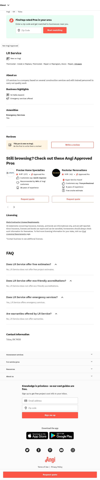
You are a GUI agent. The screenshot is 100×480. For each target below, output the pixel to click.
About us (10, 376)
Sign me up (50, 415)
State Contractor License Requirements (22, 222)
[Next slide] (14, 207)
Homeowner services (14, 355)
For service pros (13, 362)
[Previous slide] (7, 207)
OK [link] (14, 11)
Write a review (72, 144)
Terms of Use (43, 467)
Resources (10, 369)
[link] (27, 180)
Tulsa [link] (20, 11)
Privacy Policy (56, 467)
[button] (7, 207)
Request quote (27, 199)
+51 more (78, 64)
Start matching (54, 30)
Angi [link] (8, 11)
